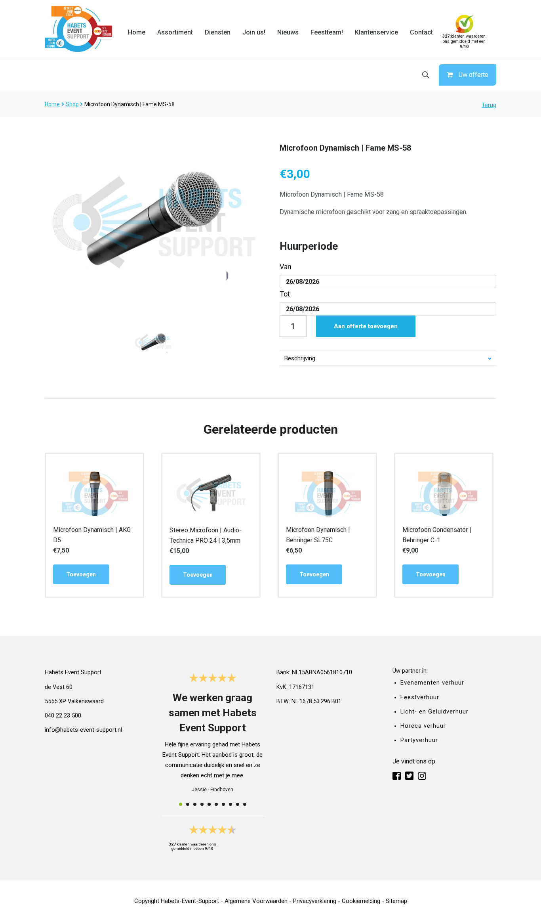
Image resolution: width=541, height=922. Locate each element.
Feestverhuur (419, 697)
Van (285, 266)
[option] (153, 222)
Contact (421, 32)
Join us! (253, 32)
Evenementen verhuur (432, 682)
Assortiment (175, 32)
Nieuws (288, 32)
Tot (285, 294)
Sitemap (396, 901)
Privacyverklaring (314, 901)
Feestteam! (327, 32)
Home (136, 32)
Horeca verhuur (423, 726)
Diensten (217, 32)
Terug (489, 105)
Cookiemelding (361, 901)
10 (244, 804)
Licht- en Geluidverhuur (434, 711)
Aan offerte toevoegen (366, 326)
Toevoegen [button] (81, 574)
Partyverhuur (419, 740)
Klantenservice (376, 32)
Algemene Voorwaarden (256, 901)
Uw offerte (473, 74)
